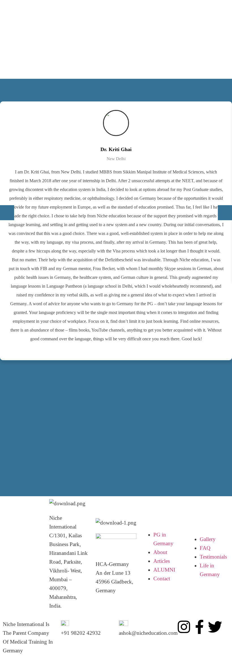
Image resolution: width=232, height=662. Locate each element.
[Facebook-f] (199, 627)
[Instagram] (184, 627)
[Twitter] (215, 627)
